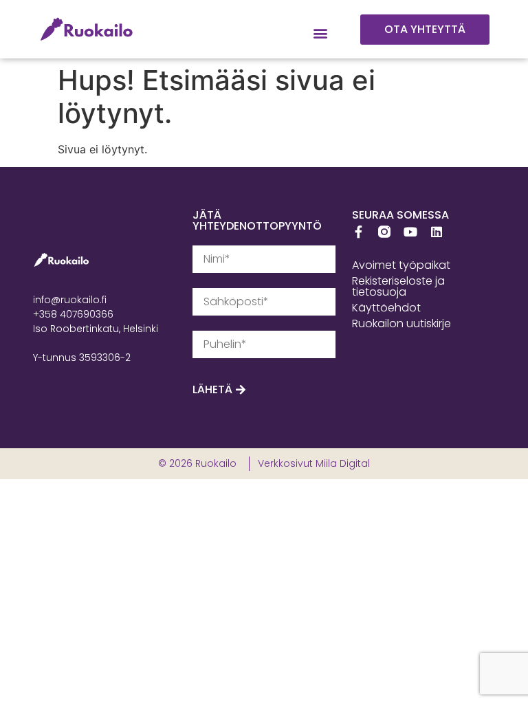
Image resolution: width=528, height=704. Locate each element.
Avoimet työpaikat (401, 265)
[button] (320, 33)
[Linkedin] (436, 232)
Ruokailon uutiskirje (401, 323)
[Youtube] (410, 232)
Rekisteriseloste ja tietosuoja (398, 286)
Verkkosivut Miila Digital (314, 463)
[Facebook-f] (358, 232)
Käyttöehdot (386, 308)
